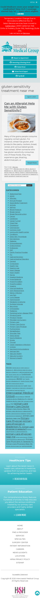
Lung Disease (15, 297)
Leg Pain (13, 295)
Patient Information (20, 546)
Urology (13, 347)
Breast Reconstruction (18, 214)
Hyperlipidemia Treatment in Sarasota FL (22, 388)
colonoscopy (12, 379)
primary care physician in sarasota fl (20, 428)
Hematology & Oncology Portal (21, 62)
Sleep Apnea (14, 336)
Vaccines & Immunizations (19, 349)
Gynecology (14, 264)
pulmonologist (27, 446)
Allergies (15, 167)
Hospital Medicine (16, 277)
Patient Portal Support (21, 71)
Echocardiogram (16, 243)
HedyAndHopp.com (23, 597)
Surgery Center (20, 542)
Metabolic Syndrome (17, 302)
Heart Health (15, 273)
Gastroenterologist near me (14, 385)
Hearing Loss (14, 268)
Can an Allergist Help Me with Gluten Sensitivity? (19, 107)
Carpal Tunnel (15, 221)
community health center (19, 232)
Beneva (26, 33)
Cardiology (14, 219)
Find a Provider (20, 532)
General (13, 261)
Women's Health (16, 358)
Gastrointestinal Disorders (19, 259)
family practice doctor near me (16, 383)
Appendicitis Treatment (18, 203)
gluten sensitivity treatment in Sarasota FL (24, 174)
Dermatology (15, 239)
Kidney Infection (16, 293)
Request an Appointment (21, 58)
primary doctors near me (13, 446)
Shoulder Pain (15, 333)
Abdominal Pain (15, 194)
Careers (20, 549)
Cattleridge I (10, 26)
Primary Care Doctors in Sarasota (16, 413)
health (25, 385)
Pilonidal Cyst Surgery (18, 320)
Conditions (14, 234)
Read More (32, 163)
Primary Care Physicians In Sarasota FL (19, 440)
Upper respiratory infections (20, 345)
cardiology (16, 376)
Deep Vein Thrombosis (18, 237)
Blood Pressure (15, 210)
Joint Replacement (17, 291)
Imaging (13, 286)
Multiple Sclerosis (16, 304)
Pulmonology (15, 329)
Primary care (14, 322)
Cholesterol (14, 225)
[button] (37, 593)
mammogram (15, 300)
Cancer (12, 216)
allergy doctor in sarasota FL (23, 171)
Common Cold (15, 230)
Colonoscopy (14, 228)
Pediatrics (13, 311)
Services (20, 536)
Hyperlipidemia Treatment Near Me (15, 390)
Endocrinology (15, 246)
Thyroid (13, 342)
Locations (20, 556)
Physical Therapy (16, 318)
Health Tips (14, 266)
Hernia (12, 275)
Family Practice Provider (19, 252)
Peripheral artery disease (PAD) (21, 313)
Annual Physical (16, 201)
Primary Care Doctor (17, 324)
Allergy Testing (20, 172)
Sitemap (20, 563)
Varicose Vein (14, 351)
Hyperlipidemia (15, 279)
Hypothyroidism (16, 284)
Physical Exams (15, 315)
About (20, 529)
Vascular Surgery (16, 356)
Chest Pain (14, 223)
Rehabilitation (15, 331)
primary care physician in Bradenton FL (19, 424)
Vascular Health (16, 354)
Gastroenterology (16, 257)
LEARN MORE (20, 14)
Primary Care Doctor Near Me (18, 409)
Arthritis (13, 205)
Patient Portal (21, 67)
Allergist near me (19, 169)
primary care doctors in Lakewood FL (19, 411)
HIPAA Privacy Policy (20, 559)
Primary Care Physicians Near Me (19, 444)
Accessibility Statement (20, 574)
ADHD (12, 196)
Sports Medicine (16, 338)
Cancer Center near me (14, 374)
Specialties (20, 539)
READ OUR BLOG (21, 478)
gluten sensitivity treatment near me (16, 176)
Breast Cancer (15, 212)
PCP (12, 404)
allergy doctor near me (21, 370)
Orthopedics (14, 309)
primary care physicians (21, 437)
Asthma (12, 207)
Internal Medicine (16, 288)
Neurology (14, 306)
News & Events (20, 553)
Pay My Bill (21, 76)
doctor (19, 379)
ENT (11, 250)
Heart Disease (15, 270)
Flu (11, 255)
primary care (21, 403)
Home (20, 526)
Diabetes (13, 241)
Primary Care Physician (18, 327)
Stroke (12, 340)
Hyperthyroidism (16, 282)
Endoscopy (14, 248)
